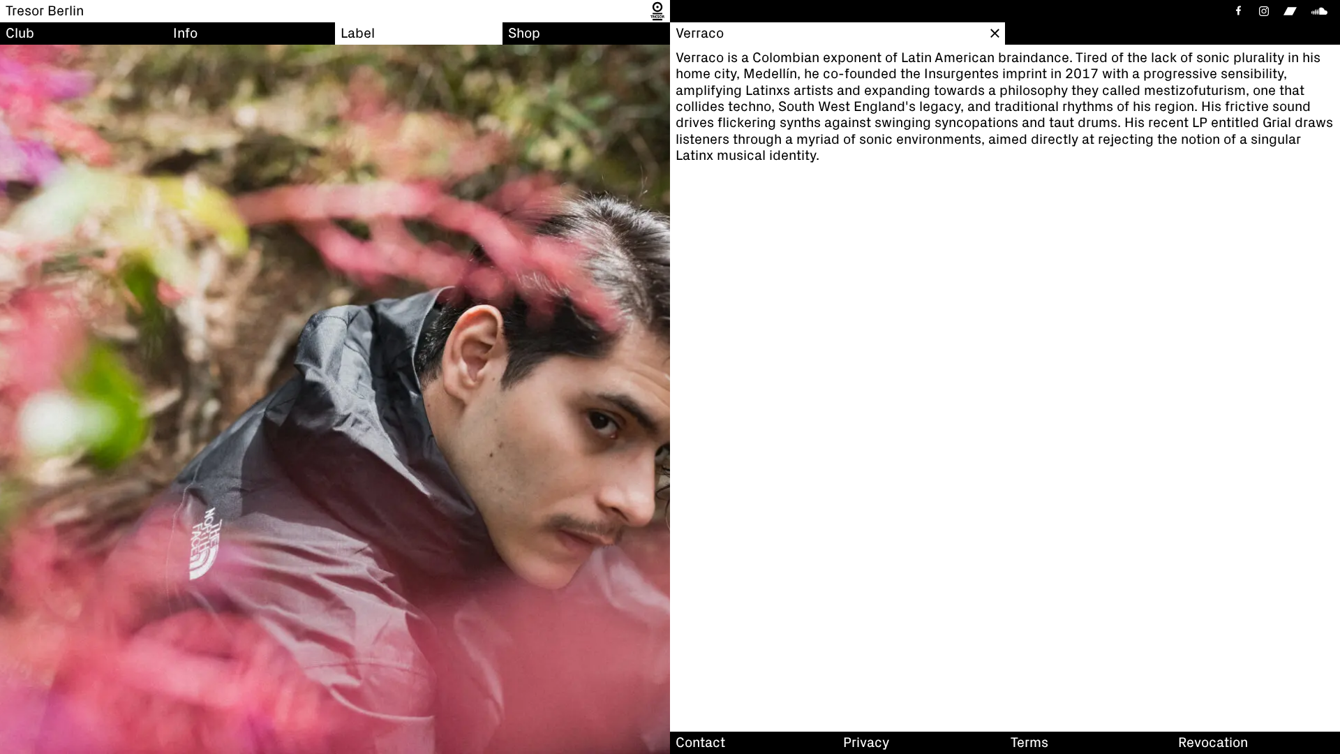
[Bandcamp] (1290, 11)
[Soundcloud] (1322, 11)
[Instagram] (1263, 11)
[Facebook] (1237, 11)
